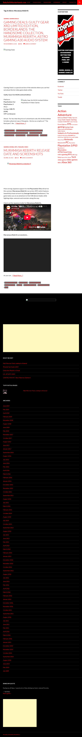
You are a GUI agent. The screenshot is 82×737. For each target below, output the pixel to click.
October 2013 (7, 524)
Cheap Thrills (61, 120)
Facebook (61, 86)
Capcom (74, 117)
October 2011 (7, 610)
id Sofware (68, 129)
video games (72, 159)
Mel (21, 44)
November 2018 (8, 420)
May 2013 (6, 542)
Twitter (60, 90)
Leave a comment (30, 44)
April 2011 (6, 631)
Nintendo (68, 139)
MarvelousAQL (10, 285)
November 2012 (8, 563)
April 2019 (6, 413)
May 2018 (6, 431)
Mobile (11, 147)
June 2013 (6, 538)
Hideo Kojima (61, 129)
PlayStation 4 (20, 135)
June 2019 (6, 406)
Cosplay (60, 121)
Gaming (6, 18)
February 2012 (7, 596)
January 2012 (7, 599)
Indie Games (61, 131)
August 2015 (7, 499)
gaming (61, 127)
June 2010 (6, 664)
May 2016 (6, 467)
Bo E (17, 157)
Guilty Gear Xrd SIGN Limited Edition (16, 133)
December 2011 (8, 603)
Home (28, 2)
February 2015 (7, 510)
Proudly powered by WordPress (11, 734)
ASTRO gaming (9, 130)
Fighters (64, 124)
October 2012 (7, 567)
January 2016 (7, 481)
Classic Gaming (71, 120)
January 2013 (7, 556)
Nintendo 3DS (61, 143)
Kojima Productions (63, 135)
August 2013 (7, 531)
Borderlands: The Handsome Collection (29, 130)
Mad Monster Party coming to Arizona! (15, 363)
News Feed (61, 139)
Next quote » (7, 693)
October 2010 (7, 653)
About (64, 2)
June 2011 (6, 624)
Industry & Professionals (68, 133)
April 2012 (6, 588)
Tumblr (60, 97)
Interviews (57, 2)
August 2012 (7, 574)
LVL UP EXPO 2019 (9, 374)
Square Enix (64, 157)
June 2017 (6, 445)
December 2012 (8, 560)
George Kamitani (35, 282)
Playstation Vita (33, 135)
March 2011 (6, 635)
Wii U (60, 162)
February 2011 (7, 639)
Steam (69, 157)
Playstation (72, 143)
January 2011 (7, 642)
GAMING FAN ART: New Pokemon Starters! (17, 377)
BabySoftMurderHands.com (14, 2)
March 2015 (6, 506)
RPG (16, 147)
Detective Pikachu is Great (11, 370)
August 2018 (7, 424)
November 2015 (8, 488)
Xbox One (44, 135)
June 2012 (6, 581)
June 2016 (6, 463)
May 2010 (6, 667)
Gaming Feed (47, 2)
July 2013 (6, 535)
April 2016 (6, 470)
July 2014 (6, 520)
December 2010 (8, 646)
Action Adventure (11, 282)
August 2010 (7, 660)
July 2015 (6, 502)
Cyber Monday (73, 121)
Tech (73, 157)
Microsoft (71, 137)
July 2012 (6, 578)
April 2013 (6, 545)
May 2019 (6, 409)
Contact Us (72, 2)
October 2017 (7, 438)
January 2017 (7, 449)
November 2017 (8, 434)
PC (67, 142)
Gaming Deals (37, 2)
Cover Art (66, 121)
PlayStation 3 (9, 135)
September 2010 (8, 656)
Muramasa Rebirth (36, 133)
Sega (76, 154)
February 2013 (7, 553)
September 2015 (8, 495)
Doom (59, 124)
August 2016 (7, 456)
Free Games (74, 124)
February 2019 (7, 416)
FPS (69, 124)
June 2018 (6, 427)
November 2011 (8, 606)
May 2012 (6, 585)
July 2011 (6, 621)
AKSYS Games (23, 282)
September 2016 (8, 452)
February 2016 (7, 477)
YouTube (60, 93)
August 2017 (7, 442)
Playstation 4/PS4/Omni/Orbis (65, 151)
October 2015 (7, 492)
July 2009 (6, 671)
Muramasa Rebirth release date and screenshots (27, 152)
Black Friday (67, 117)
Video (26, 147)
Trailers (21, 147)
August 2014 (7, 517)
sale (73, 154)
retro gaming (63, 154)
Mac (74, 135)
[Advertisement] (41, 338)
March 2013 (6, 549)
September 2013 (8, 527)
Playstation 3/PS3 (67, 145)
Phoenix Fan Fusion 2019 (10, 367)
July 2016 (6, 459)
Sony (59, 157)
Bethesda (60, 117)
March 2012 (6, 592)
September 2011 (8, 613)
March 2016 (6, 474)
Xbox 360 (66, 162)
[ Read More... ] (21, 123)
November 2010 (8, 649)
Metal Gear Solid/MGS (63, 137)
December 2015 (8, 484)
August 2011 (7, 617)
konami (70, 135)
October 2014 (7, 513)
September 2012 (8, 570)
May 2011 (6, 628)
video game (62, 160)
